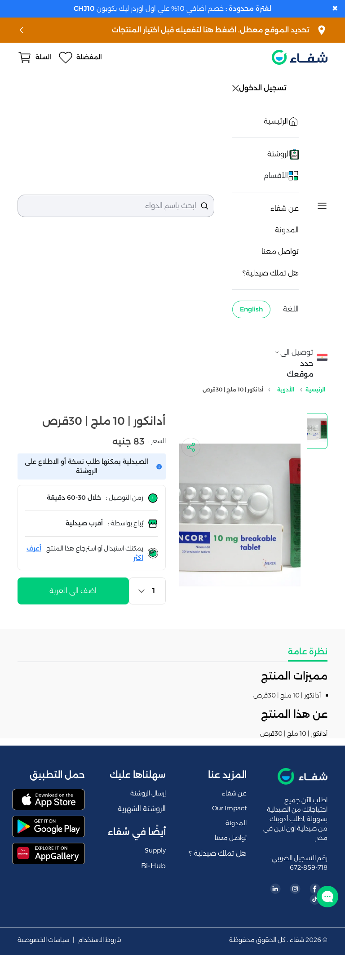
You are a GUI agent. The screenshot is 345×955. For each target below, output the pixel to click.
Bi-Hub (153, 866)
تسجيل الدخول (263, 88)
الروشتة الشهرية (142, 808)
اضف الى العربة (73, 590)
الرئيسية (315, 389)
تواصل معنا (280, 251)
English (251, 309)
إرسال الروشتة (148, 793)
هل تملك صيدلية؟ (271, 273)
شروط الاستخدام (99, 940)
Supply (155, 850)
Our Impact (229, 808)
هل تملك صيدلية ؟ (218, 853)
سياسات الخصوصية (43, 940)
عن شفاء (284, 208)
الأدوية (285, 389)
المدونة (287, 230)
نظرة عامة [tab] (307, 652)
